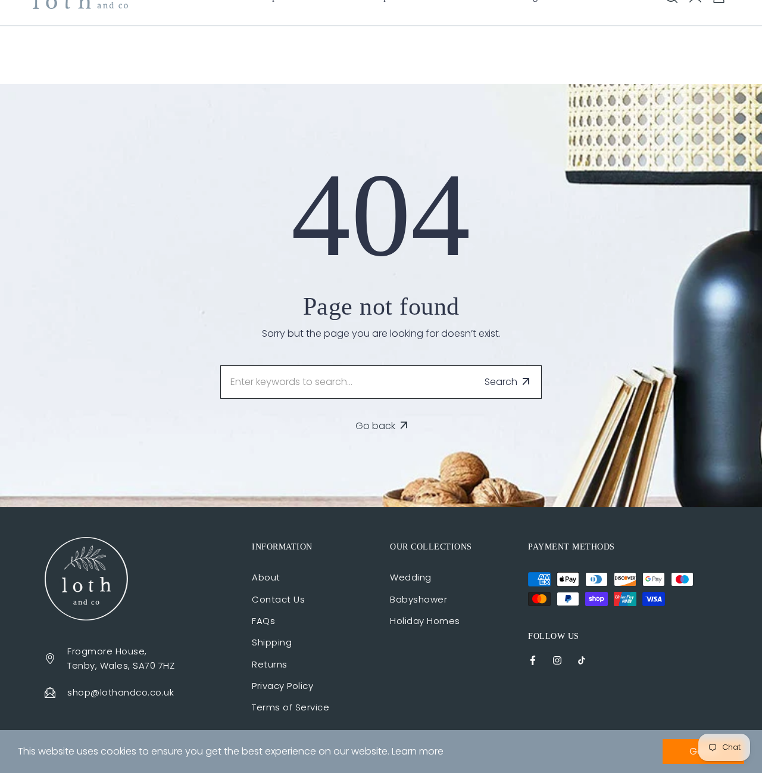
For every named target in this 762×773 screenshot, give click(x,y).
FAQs (263, 620)
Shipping (272, 642)
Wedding (411, 577)
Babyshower (418, 599)
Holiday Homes (425, 620)
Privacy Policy (282, 685)
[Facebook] (533, 659)
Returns (270, 664)
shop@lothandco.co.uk (120, 692)
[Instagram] (557, 659)
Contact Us (278, 599)
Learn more (418, 751)
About (266, 577)
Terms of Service (290, 707)
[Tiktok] (581, 659)
